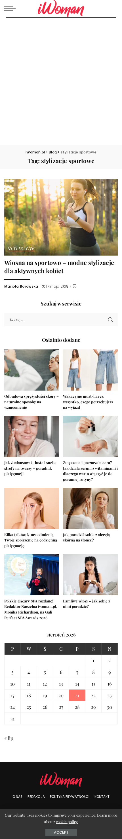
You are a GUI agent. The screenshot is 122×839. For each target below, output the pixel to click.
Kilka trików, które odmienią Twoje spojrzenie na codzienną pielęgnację (30, 540)
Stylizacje (21, 248)
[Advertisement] (61, 81)
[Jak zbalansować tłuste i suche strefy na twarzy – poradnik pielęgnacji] (31, 436)
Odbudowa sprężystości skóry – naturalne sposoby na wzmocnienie (31, 402)
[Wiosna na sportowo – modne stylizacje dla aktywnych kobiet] (61, 217)
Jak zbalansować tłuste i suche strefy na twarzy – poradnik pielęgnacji (30, 468)
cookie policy (67, 821)
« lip (8, 738)
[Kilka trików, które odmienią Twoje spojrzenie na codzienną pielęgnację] (31, 508)
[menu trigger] (11, 8)
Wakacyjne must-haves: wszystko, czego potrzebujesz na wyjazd (88, 402)
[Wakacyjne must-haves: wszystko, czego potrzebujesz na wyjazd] (90, 370)
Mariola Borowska (21, 286)
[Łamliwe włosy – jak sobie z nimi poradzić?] (90, 574)
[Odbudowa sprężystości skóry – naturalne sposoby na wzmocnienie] (31, 370)
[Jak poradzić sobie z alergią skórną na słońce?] (90, 508)
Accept (61, 832)
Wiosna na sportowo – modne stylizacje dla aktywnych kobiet (59, 266)
